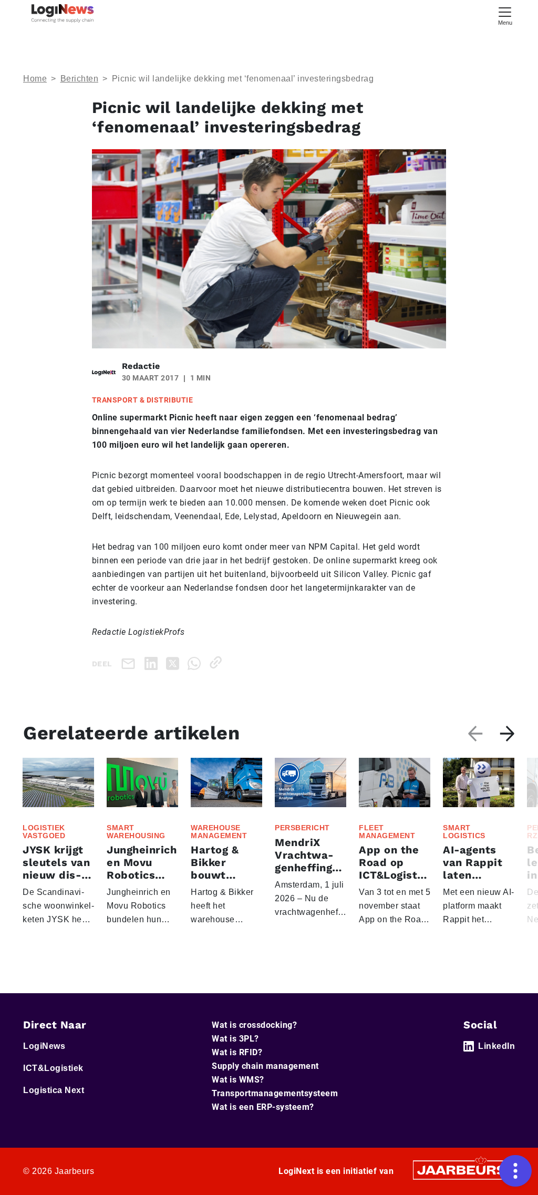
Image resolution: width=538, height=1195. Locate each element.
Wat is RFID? (237, 1052)
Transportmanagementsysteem (275, 1093)
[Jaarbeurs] (462, 1170)
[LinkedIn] (153, 662)
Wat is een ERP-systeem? (263, 1107)
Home (35, 78)
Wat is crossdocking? (254, 1025)
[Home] (62, 13)
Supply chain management (265, 1066)
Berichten (79, 78)
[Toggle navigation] (505, 15)
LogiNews (44, 1046)
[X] (174, 662)
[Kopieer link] (217, 662)
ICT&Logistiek (53, 1068)
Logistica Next (53, 1090)
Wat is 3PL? (235, 1039)
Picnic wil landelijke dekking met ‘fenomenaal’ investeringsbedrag (243, 78)
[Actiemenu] (515, 1171)
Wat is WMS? (238, 1080)
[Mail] (130, 663)
